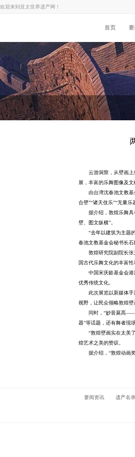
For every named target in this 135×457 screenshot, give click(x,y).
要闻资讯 (94, 397)
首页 (110, 27)
